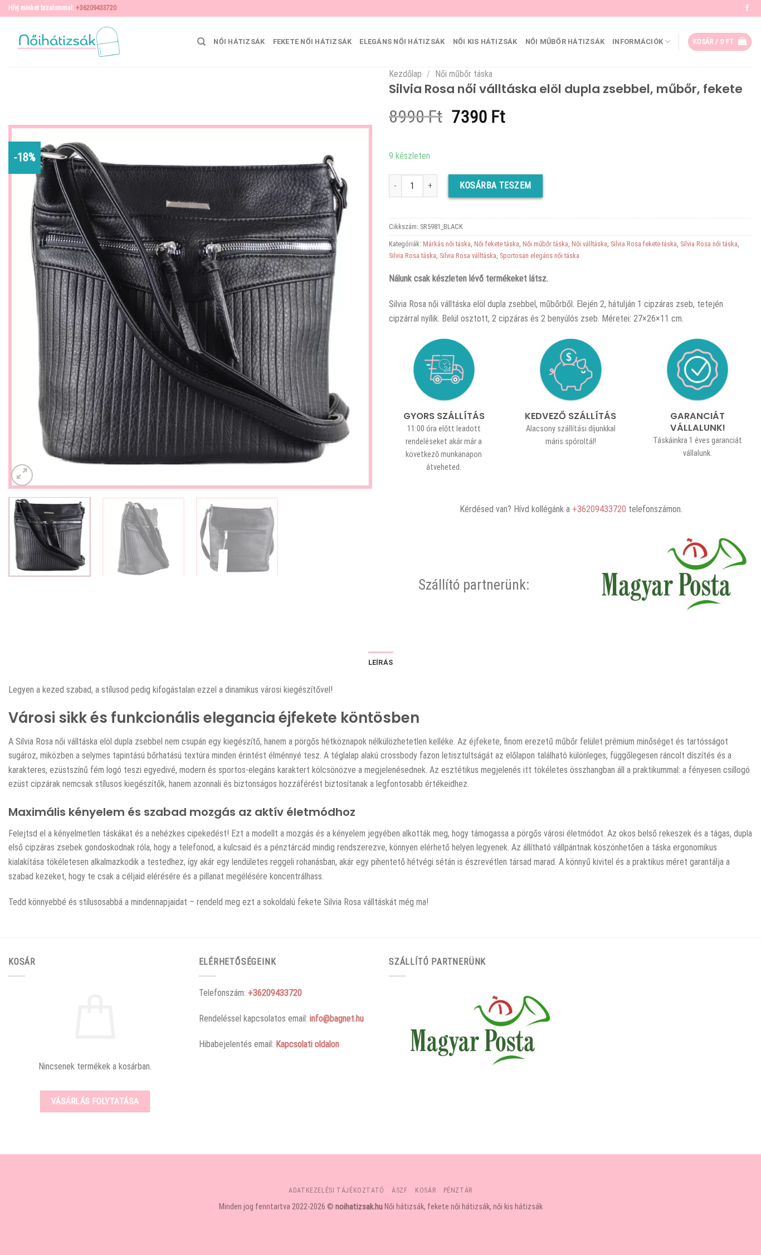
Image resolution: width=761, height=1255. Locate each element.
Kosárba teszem (495, 185)
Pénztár (457, 1190)
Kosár (425, 1190)
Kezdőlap (405, 74)
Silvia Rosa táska (412, 255)
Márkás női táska (447, 244)
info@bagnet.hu (337, 1018)
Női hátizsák (239, 41)
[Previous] (29, 306)
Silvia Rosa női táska (709, 244)
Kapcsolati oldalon (307, 1044)
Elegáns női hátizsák (402, 41)
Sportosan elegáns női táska (539, 255)
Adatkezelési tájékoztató (336, 1190)
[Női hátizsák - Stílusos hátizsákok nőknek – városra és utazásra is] (64, 42)
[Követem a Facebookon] (747, 8)
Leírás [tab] (380, 662)
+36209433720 (96, 8)
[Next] (351, 306)
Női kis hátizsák (485, 41)
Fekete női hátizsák (312, 41)
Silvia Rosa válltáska (468, 255)
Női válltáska (589, 244)
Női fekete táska (496, 244)
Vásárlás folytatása (95, 1101)
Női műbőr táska (463, 74)
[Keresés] (201, 41)
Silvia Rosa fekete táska (644, 244)
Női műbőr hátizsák (565, 41)
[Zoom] (22, 475)
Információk (637, 41)
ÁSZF (399, 1190)
